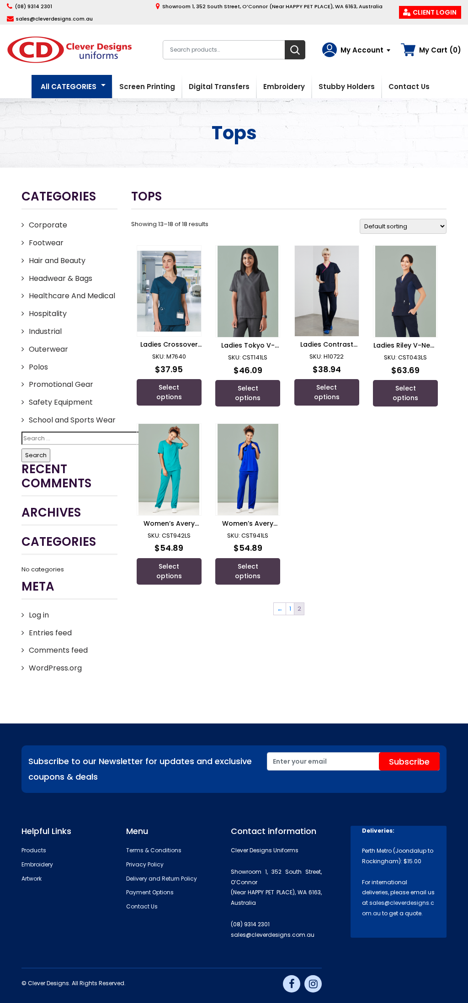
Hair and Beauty (57, 260)
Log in (39, 615)
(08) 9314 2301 (33, 6)
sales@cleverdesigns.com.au (54, 18)
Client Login (435, 12)
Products (33, 850)
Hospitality (48, 313)
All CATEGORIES (68, 86)
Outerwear (48, 349)
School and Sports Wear (72, 420)
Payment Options (150, 892)
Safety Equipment (61, 402)
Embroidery (284, 86)
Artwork (31, 878)
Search (295, 49)
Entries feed (50, 633)
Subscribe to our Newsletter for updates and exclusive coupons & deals (140, 768)
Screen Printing (147, 86)
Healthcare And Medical (72, 295)
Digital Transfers (219, 86)
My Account (361, 50)
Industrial (45, 331)
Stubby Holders (347, 86)
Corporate (48, 225)
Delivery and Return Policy (161, 878)
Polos (38, 367)
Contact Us (409, 86)
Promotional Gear (61, 384)
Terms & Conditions (153, 850)
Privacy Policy (145, 864)
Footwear (46, 243)
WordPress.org (55, 668)
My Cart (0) (440, 50)
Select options (169, 392)
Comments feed (58, 650)
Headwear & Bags (60, 278)
